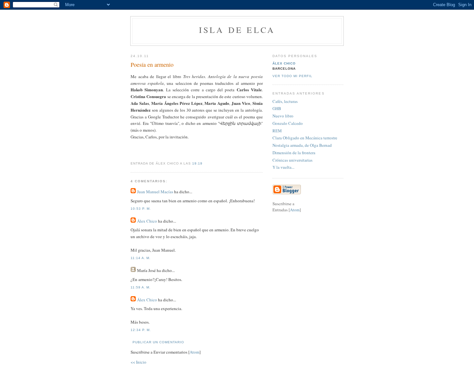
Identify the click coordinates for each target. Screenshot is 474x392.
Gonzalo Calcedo (287, 123)
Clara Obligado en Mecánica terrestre (304, 138)
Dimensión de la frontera (293, 153)
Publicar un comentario (158, 342)
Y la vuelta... (283, 167)
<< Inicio (138, 362)
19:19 (197, 163)
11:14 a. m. (141, 258)
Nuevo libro (282, 116)
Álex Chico (147, 221)
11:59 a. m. (141, 287)
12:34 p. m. (141, 330)
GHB (276, 108)
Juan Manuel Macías (155, 192)
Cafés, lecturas (285, 101)
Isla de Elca (237, 29)
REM (277, 131)
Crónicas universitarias (292, 160)
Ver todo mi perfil (292, 76)
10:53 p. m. (141, 208)
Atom (194, 352)
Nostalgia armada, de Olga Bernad (302, 145)
